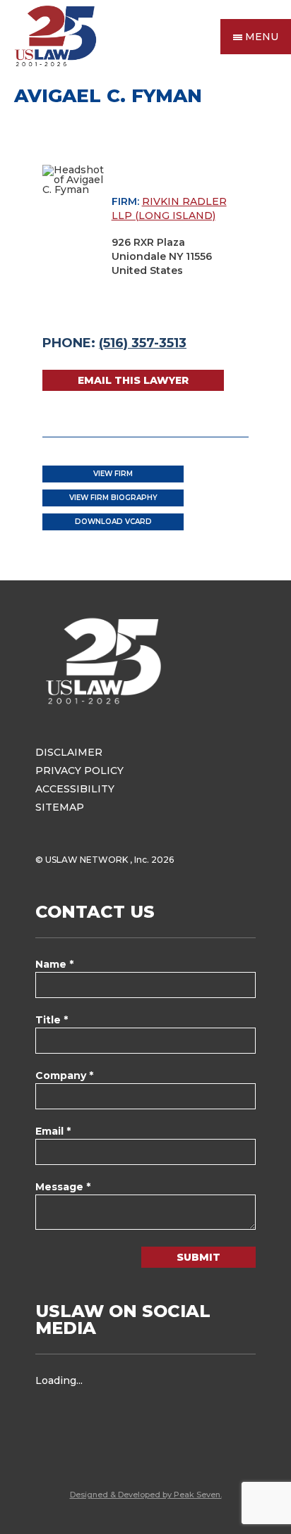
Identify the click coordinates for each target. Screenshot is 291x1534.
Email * (53, 1131)
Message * (62, 1187)
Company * (64, 1075)
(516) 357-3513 (142, 343)
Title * (51, 1020)
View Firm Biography (113, 497)
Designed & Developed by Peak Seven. (146, 1494)
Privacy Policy (79, 770)
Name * (54, 964)
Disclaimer (68, 752)
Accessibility (74, 788)
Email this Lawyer (133, 380)
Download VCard (113, 521)
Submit (198, 1257)
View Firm (113, 473)
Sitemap (59, 807)
